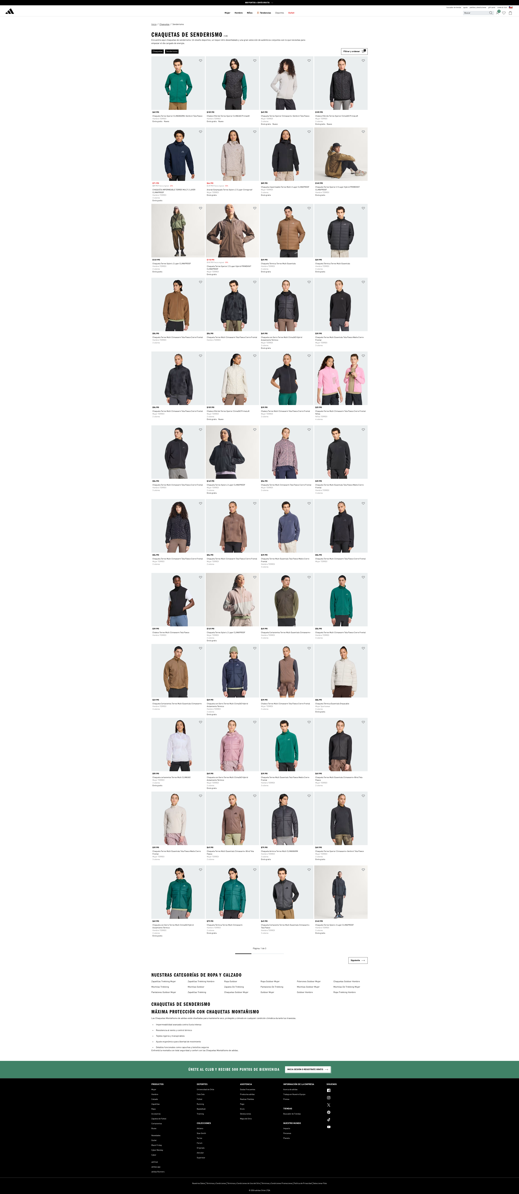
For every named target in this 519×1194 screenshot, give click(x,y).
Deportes (279, 13)
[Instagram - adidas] (347, 1098)
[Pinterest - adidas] (347, 1112)
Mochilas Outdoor (196, 987)
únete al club (502, 7)
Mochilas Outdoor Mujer (308, 987)
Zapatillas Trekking (197, 992)
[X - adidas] (347, 1105)
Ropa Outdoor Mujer (270, 982)
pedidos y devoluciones (478, 7)
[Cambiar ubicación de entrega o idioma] (511, 7)
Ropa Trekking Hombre (344, 992)
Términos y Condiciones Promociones (276, 1183)
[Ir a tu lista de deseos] (504, 13)
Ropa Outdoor (230, 982)
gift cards (491, 7)
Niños (249, 13)
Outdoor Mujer (267, 992)
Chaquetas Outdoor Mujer (236, 992)
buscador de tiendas (454, 7)
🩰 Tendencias (264, 13)
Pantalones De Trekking (272, 987)
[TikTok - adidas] (347, 1120)
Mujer (227, 13)
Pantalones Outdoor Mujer (163, 992)
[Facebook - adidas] (347, 1090)
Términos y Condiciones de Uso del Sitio (243, 1183)
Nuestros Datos (198, 1183)
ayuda (465, 7)
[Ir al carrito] (510, 13)
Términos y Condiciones (216, 1183)
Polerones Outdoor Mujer (309, 982)
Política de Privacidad (303, 1183)
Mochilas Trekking (160, 987)
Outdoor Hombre (305, 992)
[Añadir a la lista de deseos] (200, 61)
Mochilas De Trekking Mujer (346, 987)
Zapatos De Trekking (234, 987)
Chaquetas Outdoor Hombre (346, 982)
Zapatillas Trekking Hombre (201, 982)
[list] (246, 51)
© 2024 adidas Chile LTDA (259, 1190)
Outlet (291, 13)
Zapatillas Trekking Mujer (163, 982)
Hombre (239, 13)
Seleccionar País (320, 1183)
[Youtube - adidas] (347, 1127)
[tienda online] (9, 11)
